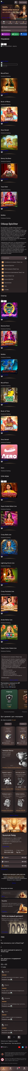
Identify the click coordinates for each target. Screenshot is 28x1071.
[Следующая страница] (19, 1037)
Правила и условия (13, 1041)
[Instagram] (26, 1047)
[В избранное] (14, 63)
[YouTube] (19, 1047)
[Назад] (2, 44)
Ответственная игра (6, 1043)
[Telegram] (23, 1047)
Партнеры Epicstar (16, 1043)
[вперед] (6, 964)
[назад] (2, 964)
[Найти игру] (2, 27)
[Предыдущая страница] (9, 1037)
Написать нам (4, 1041)
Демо (6, 61)
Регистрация (23, 2)
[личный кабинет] (16, 2)
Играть (3, 61)
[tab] (4, 23)
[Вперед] (5, 44)
